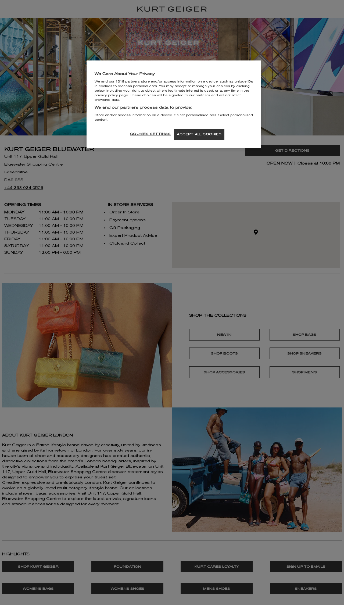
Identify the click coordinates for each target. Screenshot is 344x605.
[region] (174, 104)
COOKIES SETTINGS (150, 134)
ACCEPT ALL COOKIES (199, 134)
